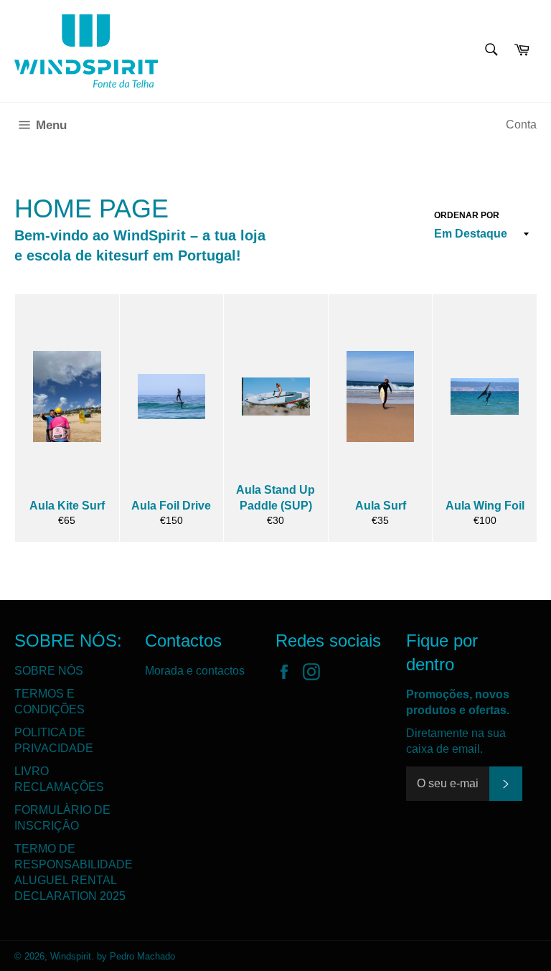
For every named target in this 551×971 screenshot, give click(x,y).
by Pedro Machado (136, 956)
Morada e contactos (195, 671)
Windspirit (70, 956)
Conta (521, 124)
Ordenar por (466, 215)
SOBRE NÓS (48, 671)
